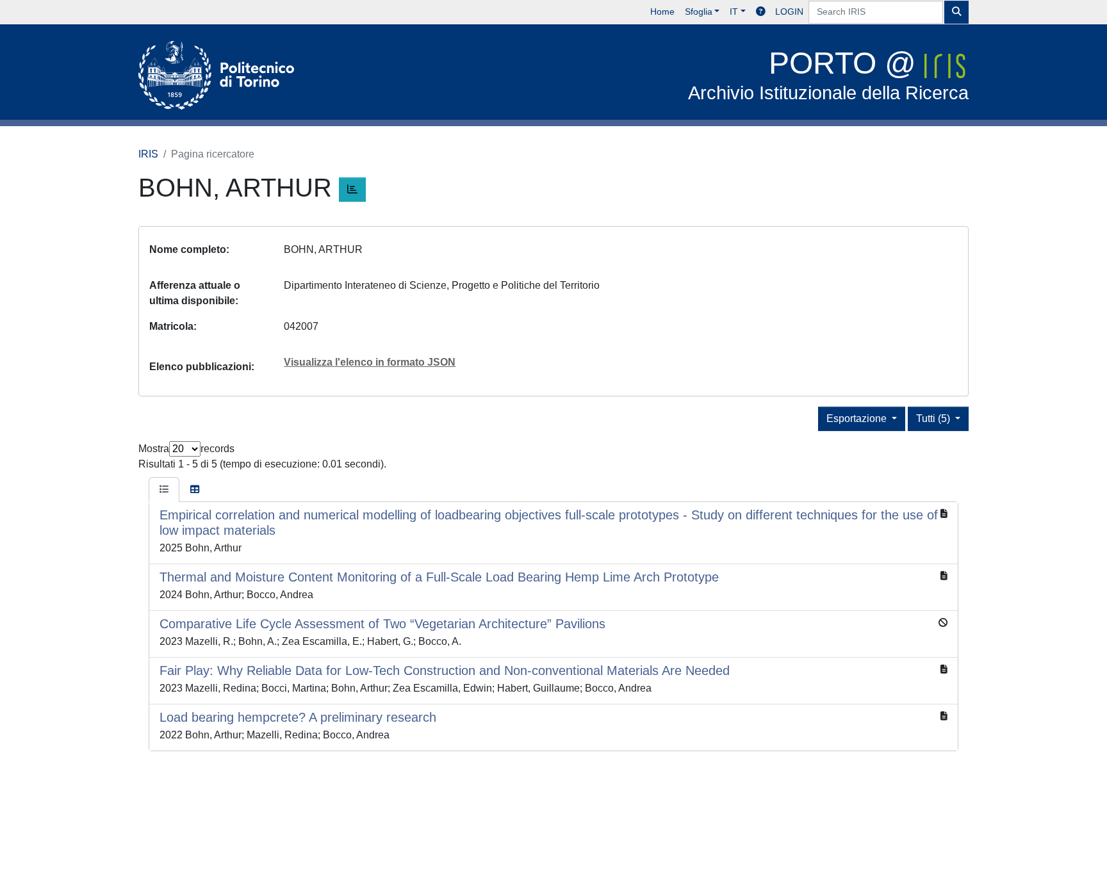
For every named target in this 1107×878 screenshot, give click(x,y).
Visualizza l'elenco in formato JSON (369, 362)
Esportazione (857, 418)
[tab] (164, 490)
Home (662, 11)
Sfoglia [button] (698, 11)
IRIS (148, 154)
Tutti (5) (934, 418)
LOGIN (789, 11)
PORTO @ (828, 74)
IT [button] (734, 11)
